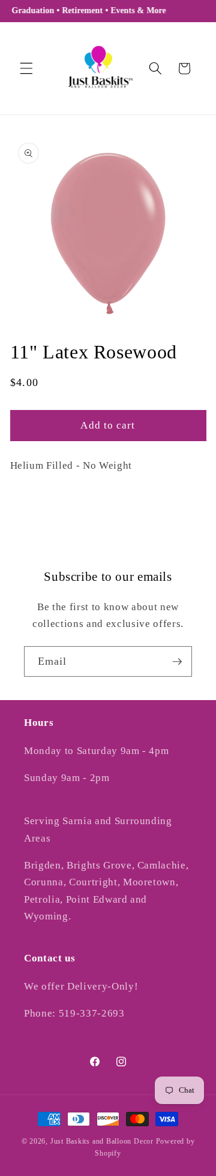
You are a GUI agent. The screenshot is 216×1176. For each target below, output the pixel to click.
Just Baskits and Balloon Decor (102, 1141)
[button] (26, 68)
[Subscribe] (177, 661)
